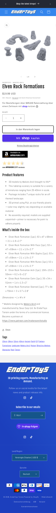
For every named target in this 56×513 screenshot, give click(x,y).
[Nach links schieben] (21, 76)
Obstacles (6, 349)
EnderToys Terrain (17, 497)
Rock (12, 349)
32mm (16, 341)
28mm (10, 341)
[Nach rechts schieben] (34, 76)
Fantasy (41, 341)
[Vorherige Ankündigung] (5, 4)
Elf (37, 341)
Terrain (17, 349)
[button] (6, 12)
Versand (15, 98)
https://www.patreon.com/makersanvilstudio (24, 320)
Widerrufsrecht (47, 497)
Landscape (16, 345)
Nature (33, 345)
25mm (4, 341)
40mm (21, 341)
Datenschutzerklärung (22, 502)
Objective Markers (43, 345)
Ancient (27, 341)
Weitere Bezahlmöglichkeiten (28, 145)
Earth (33, 341)
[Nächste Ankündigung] (50, 4)
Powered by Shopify (31, 497)
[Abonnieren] (41, 415)
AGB (34, 502)
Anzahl (5, 112)
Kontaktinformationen (29, 506)
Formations (6, 345)
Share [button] (7, 329)
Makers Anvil (30, 303)
